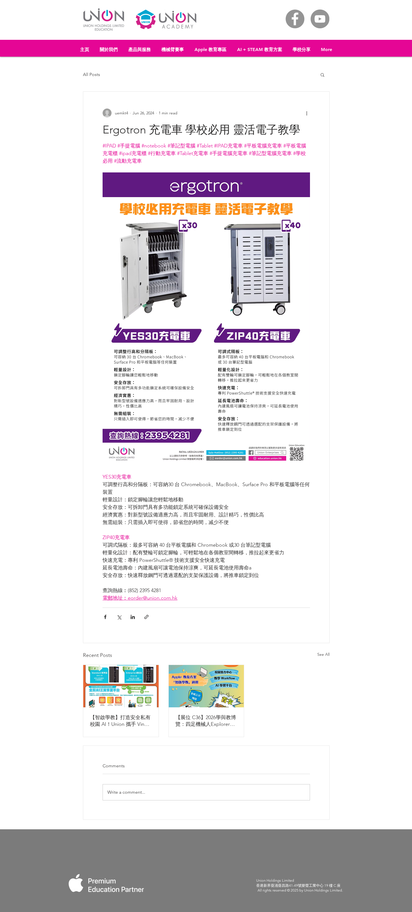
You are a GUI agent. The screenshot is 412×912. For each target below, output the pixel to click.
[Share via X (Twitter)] (119, 617)
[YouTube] (320, 19)
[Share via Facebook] (105, 617)
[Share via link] (146, 617)
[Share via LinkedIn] (132, 617)
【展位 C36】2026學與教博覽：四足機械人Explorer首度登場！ (205, 721)
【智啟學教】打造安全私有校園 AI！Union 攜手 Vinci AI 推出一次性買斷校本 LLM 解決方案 (120, 721)
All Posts (91, 74)
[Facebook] (295, 19)
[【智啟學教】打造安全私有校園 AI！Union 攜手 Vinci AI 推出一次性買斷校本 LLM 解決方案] (121, 686)
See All (323, 654)
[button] (139, 47)
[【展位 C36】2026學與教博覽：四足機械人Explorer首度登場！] (206, 686)
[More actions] (306, 113)
